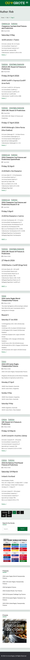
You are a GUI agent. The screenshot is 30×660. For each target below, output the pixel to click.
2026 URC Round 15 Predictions (13, 110)
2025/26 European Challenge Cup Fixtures (14, 594)
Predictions (14, 23)
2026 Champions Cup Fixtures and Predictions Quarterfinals (14, 158)
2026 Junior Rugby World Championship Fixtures (11, 299)
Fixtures (4, 295)
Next (9, 515)
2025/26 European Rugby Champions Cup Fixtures (14, 598)
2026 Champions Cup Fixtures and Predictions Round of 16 (14, 203)
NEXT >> (4, 239)
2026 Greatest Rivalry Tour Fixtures (12, 590)
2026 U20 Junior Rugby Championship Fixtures (10, 365)
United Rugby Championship (16, 64)
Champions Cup (6, 23)
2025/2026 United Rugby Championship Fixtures (14, 604)
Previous (4, 512)
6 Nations (4, 419)
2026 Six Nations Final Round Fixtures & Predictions (12, 464)
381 (3, 515)
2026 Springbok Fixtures (9, 587)
